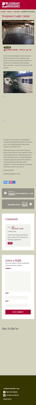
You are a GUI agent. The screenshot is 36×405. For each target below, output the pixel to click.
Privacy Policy (7, 399)
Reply (10, 243)
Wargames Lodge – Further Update (18, 205)
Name (7, 293)
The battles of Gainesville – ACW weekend (20, 194)
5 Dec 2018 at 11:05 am (17, 228)
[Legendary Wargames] (11, 5)
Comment (8, 268)
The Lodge (7, 47)
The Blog (9, 11)
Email (7, 301)
